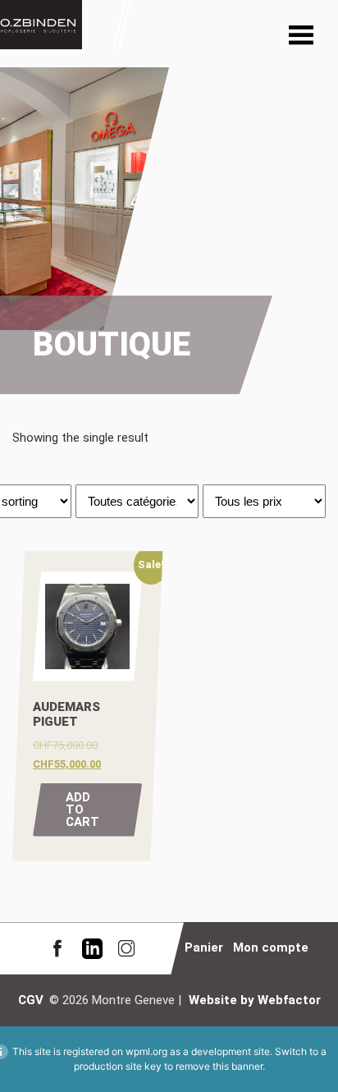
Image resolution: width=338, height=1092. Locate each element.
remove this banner (219, 1066)
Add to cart (82, 809)
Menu (301, 37)
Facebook (57, 948)
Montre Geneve (41, 24)
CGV (30, 1000)
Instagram (126, 948)
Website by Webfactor (255, 1000)
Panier (204, 947)
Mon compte (270, 947)
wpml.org (146, 1051)
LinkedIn (91, 948)
